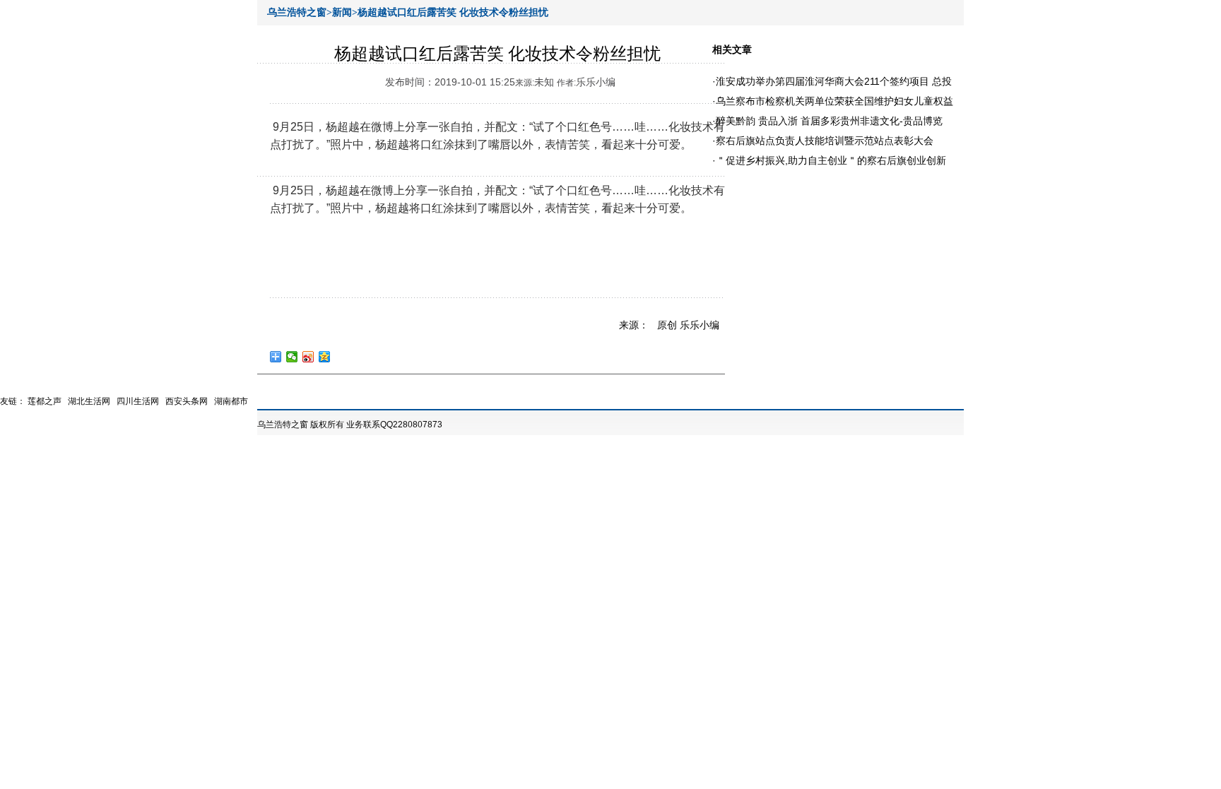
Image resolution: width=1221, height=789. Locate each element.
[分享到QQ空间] (325, 356)
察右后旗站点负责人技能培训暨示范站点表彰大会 (824, 140)
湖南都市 (231, 401)
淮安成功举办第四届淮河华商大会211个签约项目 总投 (834, 81)
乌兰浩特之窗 (282, 424)
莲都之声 (44, 401)
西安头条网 (186, 401)
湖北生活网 (89, 401)
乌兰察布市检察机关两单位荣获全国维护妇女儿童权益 (834, 101)
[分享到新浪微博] (308, 356)
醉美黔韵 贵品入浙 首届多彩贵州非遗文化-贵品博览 (829, 120)
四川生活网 (138, 401)
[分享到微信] (292, 356)
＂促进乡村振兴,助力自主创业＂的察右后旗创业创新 (831, 160)
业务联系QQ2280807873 (394, 424)
